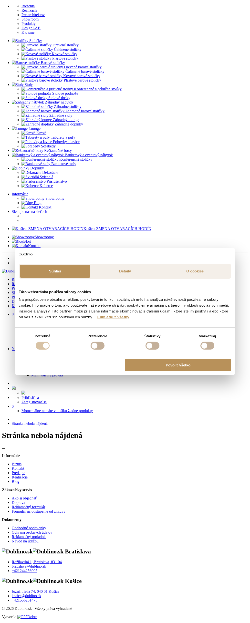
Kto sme (27, 32)
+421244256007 (24, 571)
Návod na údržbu (25, 541)
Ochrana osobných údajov (32, 532)
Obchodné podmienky (29, 528)
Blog (37, 203)
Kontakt (44, 207)
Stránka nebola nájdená (30, 423)
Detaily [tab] (125, 271)
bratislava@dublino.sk (29, 566)
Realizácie (29, 10)
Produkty (28, 23)
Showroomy (54, 198)
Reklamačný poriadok (29, 537)
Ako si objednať (24, 498)
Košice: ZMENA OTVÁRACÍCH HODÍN (117, 229)
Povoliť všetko (178, 365)
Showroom (30, 19)
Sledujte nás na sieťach (29, 211)
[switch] (97, 346)
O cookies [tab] (195, 271)
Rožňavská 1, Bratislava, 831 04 (37, 562)
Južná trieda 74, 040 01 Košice (35, 591)
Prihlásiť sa (30, 397)
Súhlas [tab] (55, 271)
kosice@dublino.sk (26, 596)
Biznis (16, 464)
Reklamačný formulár (28, 507)
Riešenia (28, 6)
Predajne (18, 473)
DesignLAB (31, 28)
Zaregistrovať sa (34, 402)
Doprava (18, 502)
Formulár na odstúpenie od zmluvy (38, 511)
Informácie (20, 194)
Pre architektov (33, 15)
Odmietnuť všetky (113, 317)
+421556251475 (24, 600)
